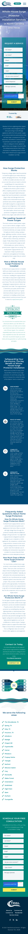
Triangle (7, 761)
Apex (6, 792)
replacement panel (17, 299)
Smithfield (8, 785)
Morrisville (8, 775)
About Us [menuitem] (9, 910)
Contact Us (14, 663)
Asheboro (8, 736)
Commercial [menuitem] (18, 910)
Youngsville (9, 799)
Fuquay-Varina (10, 757)
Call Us (17, 3)
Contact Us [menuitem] (9, 912)
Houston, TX (9, 732)
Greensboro (9, 782)
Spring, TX (8, 725)
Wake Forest (9, 778)
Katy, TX (7, 729)
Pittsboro (8, 754)
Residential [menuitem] (18, 912)
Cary (6, 771)
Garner (7, 750)
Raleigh (7, 739)
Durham (7, 796)
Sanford (7, 764)
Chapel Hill (8, 743)
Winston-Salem (10, 768)
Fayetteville (9, 746)
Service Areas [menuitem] (14, 915)
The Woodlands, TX (12, 722)
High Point (8, 789)
